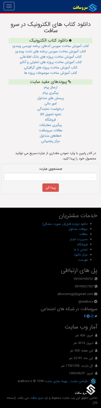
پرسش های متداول (50, 98)
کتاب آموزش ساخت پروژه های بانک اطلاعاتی (50, 56)
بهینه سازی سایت (55, 381)
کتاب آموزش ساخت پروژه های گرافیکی (50, 67)
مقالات (83, 234)
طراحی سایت (78, 381)
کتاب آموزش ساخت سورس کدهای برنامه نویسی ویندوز (50, 46)
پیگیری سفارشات (50, 125)
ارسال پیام (50, 87)
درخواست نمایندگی (50, 109)
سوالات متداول (78, 229)
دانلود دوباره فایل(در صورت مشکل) (65, 224)
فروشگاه (50, 119)
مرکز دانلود (81, 254)
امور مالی (50, 103)
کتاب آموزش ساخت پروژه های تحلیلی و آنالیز (51, 62)
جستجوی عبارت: (50, 168)
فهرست (83, 259)
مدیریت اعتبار (79, 239)
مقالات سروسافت (50, 130)
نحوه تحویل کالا (50, 114)
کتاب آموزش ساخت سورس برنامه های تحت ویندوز (50, 51)
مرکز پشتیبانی (50, 141)
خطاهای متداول (51, 135)
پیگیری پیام (50, 92)
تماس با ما (81, 249)
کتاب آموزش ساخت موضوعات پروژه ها (50, 73)
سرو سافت (36, 397)
